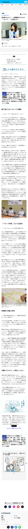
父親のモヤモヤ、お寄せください (14, 62)
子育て (6, 46)
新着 (2, 4)
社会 (9, 46)
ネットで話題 (18, 4)
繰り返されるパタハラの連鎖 (13, 59)
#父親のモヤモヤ (6, 15)
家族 (2, 46)
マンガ (7, 4)
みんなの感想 (24, 14)
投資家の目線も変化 (11, 61)
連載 (12, 4)
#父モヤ (19, 46)
